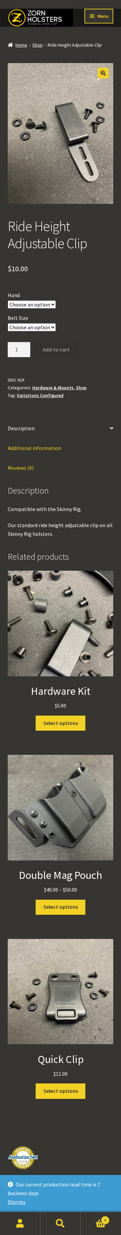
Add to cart (56, 349)
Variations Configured (40, 395)
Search (60, 1223)
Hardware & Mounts (53, 388)
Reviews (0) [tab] (21, 467)
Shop (37, 45)
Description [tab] (21, 428)
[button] (103, 73)
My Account (20, 1223)
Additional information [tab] (34, 448)
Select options (60, 723)
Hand (14, 295)
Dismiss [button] (17, 1201)
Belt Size (18, 318)
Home (21, 45)
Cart (93, 1218)
